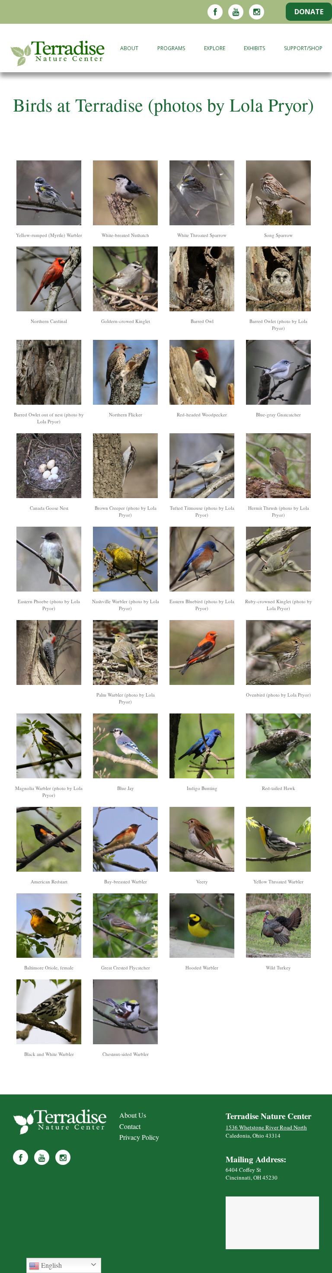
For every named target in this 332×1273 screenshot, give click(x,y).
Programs (171, 48)
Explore (214, 48)
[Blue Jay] (125, 747)
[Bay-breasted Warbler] (125, 840)
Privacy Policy (139, 1137)
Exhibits (254, 48)
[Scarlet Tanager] (202, 654)
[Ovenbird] (278, 654)
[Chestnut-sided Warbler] (125, 1013)
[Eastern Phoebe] (49, 560)
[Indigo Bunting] (202, 747)
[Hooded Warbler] (202, 926)
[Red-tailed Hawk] (278, 747)
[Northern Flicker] (125, 373)
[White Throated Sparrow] (202, 194)
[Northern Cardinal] (49, 280)
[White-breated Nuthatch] (125, 194)
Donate (308, 11)
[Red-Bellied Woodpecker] (49, 654)
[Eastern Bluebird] (202, 560)
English (50, 1265)
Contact (129, 1126)
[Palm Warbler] (125, 654)
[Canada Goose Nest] (49, 467)
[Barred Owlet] (278, 280)
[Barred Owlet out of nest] (49, 373)
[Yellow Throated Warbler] (278, 840)
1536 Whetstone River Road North (266, 1127)
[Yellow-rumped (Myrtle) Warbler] (49, 194)
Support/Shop (303, 48)
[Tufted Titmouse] (202, 467)
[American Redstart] (49, 840)
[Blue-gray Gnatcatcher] (278, 373)
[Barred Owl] (202, 280)
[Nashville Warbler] (125, 560)
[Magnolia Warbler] (49, 747)
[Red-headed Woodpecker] (202, 373)
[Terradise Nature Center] (55, 50)
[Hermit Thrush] (278, 467)
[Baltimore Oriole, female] (49, 926)
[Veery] (202, 840)
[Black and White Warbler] (49, 1013)
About (129, 48)
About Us (132, 1114)
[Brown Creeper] (125, 467)
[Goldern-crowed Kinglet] (125, 280)
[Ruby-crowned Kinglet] (278, 560)
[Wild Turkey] (278, 926)
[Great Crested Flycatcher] (125, 926)
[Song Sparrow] (278, 194)
